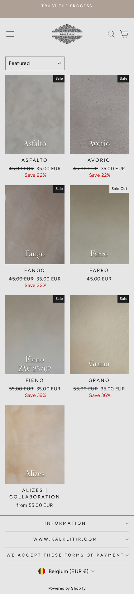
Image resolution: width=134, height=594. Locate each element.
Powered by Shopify (67, 588)
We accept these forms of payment (65, 554)
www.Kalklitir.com (65, 539)
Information (65, 523)
